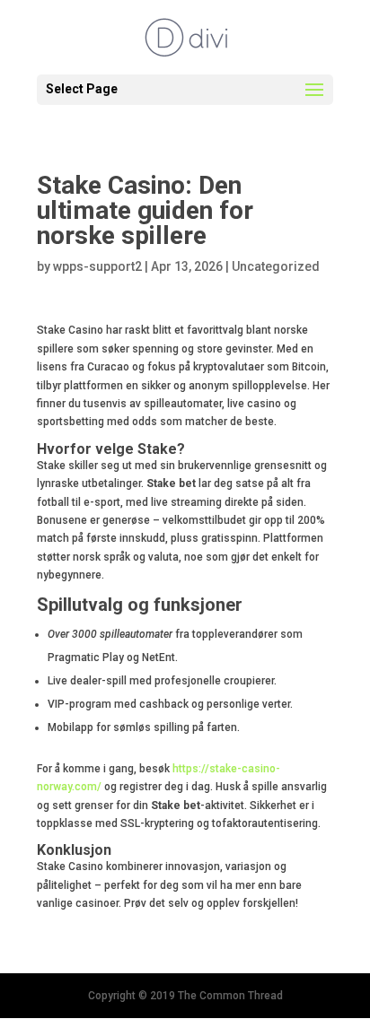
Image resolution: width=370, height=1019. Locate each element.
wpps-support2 (97, 266)
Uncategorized (276, 266)
